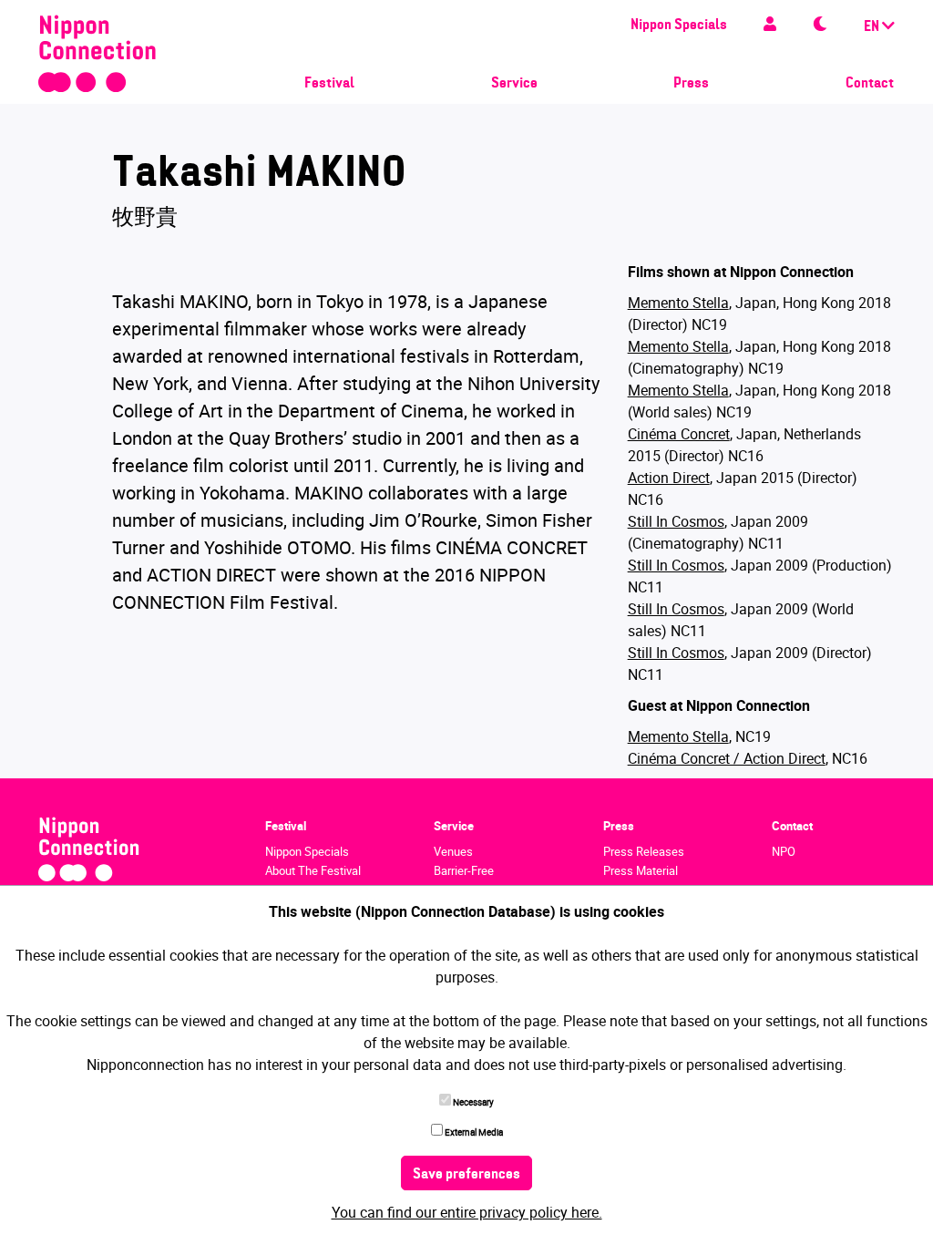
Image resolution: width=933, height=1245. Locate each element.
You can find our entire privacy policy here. (467, 1212)
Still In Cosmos (676, 521)
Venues (453, 851)
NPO (783, 851)
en (873, 27)
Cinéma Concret (679, 434)
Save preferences (466, 1175)
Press (691, 84)
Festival (329, 84)
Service (514, 84)
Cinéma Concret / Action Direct (726, 758)
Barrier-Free (464, 870)
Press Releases (643, 851)
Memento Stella (678, 303)
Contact (870, 84)
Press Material (640, 870)
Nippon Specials (679, 25)
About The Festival (313, 870)
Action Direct (669, 478)
